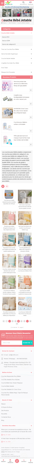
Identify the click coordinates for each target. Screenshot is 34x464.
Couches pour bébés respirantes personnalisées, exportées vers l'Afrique (9, 202)
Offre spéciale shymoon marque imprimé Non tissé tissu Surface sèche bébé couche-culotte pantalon (22, 138)
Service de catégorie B (8, 44)
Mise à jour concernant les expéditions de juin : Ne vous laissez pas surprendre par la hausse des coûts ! (16, 430)
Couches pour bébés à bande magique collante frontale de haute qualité (9, 292)
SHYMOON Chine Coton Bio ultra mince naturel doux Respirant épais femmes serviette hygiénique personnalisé (21, 111)
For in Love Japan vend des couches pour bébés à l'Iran (25, 270)
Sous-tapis (4, 67)
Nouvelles (4, 414)
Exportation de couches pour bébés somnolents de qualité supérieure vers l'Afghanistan (9, 249)
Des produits (12, 23)
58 (30, 321)
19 (12, 321)
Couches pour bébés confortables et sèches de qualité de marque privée (24, 292)
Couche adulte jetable (8, 58)
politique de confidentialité (10, 456)
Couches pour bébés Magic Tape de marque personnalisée (14, 394)
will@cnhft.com (13, 355)
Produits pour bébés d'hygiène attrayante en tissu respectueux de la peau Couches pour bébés (9, 228)
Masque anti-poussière (8, 72)
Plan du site (5, 454)
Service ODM (6, 40)
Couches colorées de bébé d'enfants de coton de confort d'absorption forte (9, 270)
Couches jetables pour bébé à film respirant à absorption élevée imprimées (25, 249)
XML (12, 454)
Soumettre (26, 342)
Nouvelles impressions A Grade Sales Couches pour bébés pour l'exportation (9, 313)
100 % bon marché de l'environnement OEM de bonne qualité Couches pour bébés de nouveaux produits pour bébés (24, 206)
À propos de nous (6, 407)
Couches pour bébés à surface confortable (20, 123)
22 (21, 321)
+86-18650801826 (22, 358)
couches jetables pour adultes (10, 379)
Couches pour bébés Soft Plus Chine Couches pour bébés (25, 313)
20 (15, 321)
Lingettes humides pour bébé (10, 63)
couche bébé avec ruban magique (11, 383)
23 (24, 321)
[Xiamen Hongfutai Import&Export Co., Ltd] (9, 3)
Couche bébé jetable (8, 33)
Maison (5, 23)
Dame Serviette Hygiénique (9, 54)
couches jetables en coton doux (11, 389)
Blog (2, 420)
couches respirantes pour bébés (11, 376)
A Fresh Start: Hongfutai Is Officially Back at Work (15, 438)
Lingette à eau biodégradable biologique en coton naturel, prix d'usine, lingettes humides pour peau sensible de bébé (22, 97)
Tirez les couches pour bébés (10, 49)
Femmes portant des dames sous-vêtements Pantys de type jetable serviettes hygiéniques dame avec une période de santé (22, 84)
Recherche (23, 4)
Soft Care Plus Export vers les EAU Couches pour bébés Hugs (25, 228)
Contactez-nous (6, 417)
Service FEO (5, 37)
